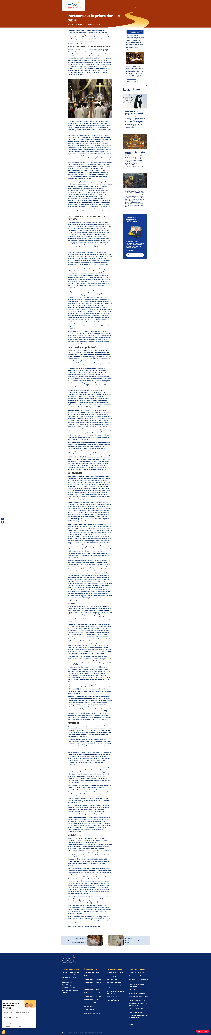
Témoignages (88, 1006)
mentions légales (83, 1032)
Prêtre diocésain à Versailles (93, 982)
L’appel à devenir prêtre (91, 972)
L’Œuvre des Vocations (137, 969)
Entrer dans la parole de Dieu (70, 975)
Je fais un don (202, 1031)
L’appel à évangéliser (68, 985)
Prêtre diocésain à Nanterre (92, 979)
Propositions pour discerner (114, 972)
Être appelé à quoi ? (91, 969)
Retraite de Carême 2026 (136, 1009)
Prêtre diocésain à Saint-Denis (93, 986)
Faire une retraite (111, 979)
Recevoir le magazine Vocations (138, 997)
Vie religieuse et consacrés (92, 1013)
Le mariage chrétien (90, 1010)
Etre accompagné (111, 976)
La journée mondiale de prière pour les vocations (138, 1016)
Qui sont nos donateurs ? (136, 972)
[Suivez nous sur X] (2, 519)
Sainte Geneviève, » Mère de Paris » (135, 153)
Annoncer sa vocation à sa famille (114, 987)
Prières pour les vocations (69, 987)
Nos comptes (133, 1021)
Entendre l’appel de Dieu (70, 969)
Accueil (70, 24)
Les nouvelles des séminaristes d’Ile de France (138, 1004)
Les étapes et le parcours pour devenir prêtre (115, 992)
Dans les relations (67, 982)
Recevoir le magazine (135, 255)
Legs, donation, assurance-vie (138, 993)
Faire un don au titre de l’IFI (137, 990)
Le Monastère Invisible (91, 1003)
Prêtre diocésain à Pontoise (92, 996)
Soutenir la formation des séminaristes (136, 985)
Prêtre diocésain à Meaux (92, 989)
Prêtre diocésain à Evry (91, 999)
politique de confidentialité (95, 1032)
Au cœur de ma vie (67, 980)
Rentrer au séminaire (112, 997)
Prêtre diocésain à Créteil (92, 993)
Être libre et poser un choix (114, 982)
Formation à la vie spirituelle (70, 972)
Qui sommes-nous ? (135, 976)
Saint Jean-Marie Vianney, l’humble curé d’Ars (134, 113)
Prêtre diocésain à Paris (91, 976)
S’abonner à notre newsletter (138, 1000)
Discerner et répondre (114, 969)
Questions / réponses (113, 1000)
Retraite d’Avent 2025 (135, 1012)
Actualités (76, 24)
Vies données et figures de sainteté (70, 992)
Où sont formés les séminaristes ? (138, 980)
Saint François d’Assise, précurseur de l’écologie (134, 191)
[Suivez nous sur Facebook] (2, 522)
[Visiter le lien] (74, 5)
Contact (131, 1024)
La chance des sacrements (70, 977)
